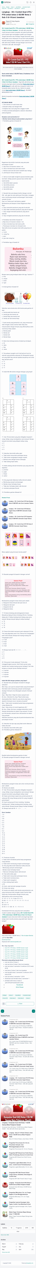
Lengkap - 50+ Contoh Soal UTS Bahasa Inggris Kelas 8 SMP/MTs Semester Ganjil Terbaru (20, 511)
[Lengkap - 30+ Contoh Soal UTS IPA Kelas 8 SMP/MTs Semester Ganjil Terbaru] (5, 1053)
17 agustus (19, 1228)
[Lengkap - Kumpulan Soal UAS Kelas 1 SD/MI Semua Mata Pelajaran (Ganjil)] (18, 1120)
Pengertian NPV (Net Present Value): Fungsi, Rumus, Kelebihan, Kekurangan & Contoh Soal (20, 1174)
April (20, 1249)
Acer (18, 1231)
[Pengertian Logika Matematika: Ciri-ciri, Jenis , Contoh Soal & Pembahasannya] (5, 1167)
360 (33, 1228)
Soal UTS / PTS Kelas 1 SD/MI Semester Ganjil (16, 947)
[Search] (31, 2)
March (4, 1244)
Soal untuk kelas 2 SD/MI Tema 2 (15, 90)
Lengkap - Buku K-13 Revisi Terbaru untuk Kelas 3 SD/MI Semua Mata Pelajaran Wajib (21, 1134)
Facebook (19, 985)
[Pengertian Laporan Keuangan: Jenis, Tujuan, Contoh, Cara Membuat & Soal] (5, 1206)
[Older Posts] (2, 1011)
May (3, 1249)
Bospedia (6, 2)
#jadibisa (4, 1228)
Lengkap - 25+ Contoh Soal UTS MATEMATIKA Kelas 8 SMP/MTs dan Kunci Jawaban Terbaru (21, 1037)
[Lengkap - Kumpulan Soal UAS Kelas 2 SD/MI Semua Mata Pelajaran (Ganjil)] (5, 1187)
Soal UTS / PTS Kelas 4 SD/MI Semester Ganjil (16, 954)
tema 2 (28, 998)
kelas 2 (11, 995)
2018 (26, 1228)
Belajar (5, 995)
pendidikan (18, 995)
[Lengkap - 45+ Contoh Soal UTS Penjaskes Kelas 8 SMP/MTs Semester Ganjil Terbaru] (5, 521)
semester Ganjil (27, 995)
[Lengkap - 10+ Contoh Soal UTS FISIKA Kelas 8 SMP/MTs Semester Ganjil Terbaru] (5, 1067)
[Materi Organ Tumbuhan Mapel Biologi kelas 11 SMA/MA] (5, 1216)
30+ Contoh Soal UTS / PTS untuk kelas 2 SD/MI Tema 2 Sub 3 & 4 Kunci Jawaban (17, 915)
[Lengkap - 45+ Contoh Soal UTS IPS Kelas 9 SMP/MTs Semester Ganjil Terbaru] (5, 1080)
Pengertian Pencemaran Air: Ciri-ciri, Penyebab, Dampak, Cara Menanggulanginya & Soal (19, 1144)
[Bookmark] (3, 1004)
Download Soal (6, 939)
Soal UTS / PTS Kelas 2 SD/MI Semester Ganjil (16, 950)
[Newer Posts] (33, 1011)
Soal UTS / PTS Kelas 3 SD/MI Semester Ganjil (16, 952)
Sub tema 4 (21, 998)
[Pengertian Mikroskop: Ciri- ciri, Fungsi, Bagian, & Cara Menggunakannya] (5, 1197)
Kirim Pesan (19, 987)
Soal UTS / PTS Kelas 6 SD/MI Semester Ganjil (16, 958)
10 (11, 1228)
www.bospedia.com (15, 941)
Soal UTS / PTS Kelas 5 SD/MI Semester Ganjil (16, 956)
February (21, 1244)
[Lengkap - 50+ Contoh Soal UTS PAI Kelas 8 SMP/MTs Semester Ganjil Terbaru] (5, 528)
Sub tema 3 (13, 998)
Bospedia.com (29, 1263)
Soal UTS (5, 998)
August (4, 1246)
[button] (30, 24)
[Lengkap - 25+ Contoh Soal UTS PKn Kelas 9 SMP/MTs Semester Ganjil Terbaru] (5, 1094)
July (20, 1246)
